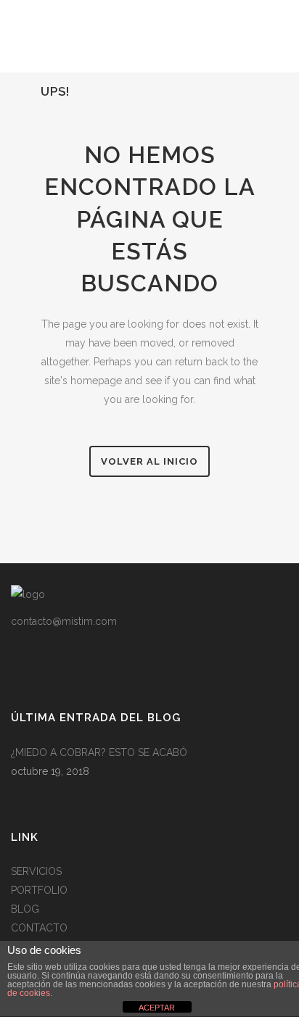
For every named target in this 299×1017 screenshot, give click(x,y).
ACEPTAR (157, 1007)
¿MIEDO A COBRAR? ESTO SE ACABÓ (99, 752)
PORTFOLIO (39, 890)
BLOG (25, 909)
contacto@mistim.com (64, 621)
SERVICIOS (36, 871)
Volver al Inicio (149, 461)
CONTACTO (39, 928)
